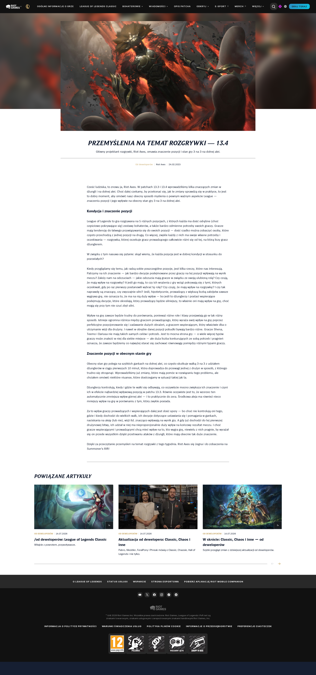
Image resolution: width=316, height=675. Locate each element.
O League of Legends (87, 581)
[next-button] (279, 564)
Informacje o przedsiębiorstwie (209, 626)
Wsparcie (139, 581)
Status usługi (117, 581)
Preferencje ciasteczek (254, 626)
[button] (144, 164)
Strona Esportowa (165, 581)
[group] (158, 520)
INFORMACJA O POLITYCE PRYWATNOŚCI (70, 626)
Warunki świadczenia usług (122, 626)
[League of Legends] (28, 6)
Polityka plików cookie (164, 626)
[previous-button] (272, 564)
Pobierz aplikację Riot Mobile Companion (213, 581)
